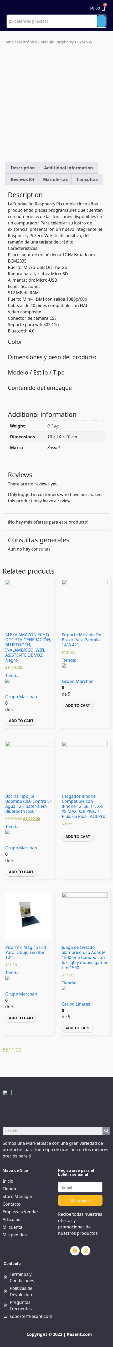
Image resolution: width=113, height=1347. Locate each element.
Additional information (68, 168)
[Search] (106, 1131)
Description (23, 168)
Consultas (87, 179)
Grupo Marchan (21, 696)
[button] (21, 1068)
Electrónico (27, 41)
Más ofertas (55, 179)
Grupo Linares (76, 1004)
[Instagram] (85, 1250)
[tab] (23, 168)
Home (8, 41)
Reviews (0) (22, 179)
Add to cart (21, 720)
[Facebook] (75, 1250)
